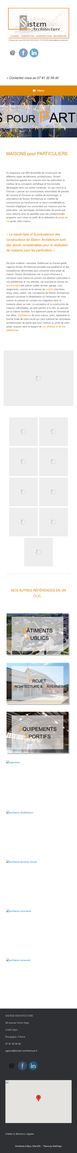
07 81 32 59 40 (48, 77)
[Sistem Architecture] (38, 24)
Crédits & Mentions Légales (19, 1133)
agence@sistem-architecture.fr (21, 1050)
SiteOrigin (57, 1146)
